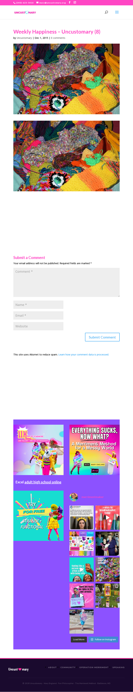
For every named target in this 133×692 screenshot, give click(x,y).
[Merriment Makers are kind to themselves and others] (81, 621)
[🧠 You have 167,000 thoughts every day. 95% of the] (107, 518)
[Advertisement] (66, 215)
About (52, 667)
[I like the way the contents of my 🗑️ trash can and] (107, 569)
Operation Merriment (94, 667)
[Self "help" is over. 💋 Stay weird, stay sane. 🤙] (81, 569)
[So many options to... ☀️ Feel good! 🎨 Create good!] (81, 544)
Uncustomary (24, 37)
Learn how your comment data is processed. (83, 354)
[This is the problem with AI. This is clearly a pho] (81, 518)
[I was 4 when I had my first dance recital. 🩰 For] (107, 544)
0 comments (58, 37)
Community (68, 667)
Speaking (118, 667)
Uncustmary (18, 669)
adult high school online (42, 482)
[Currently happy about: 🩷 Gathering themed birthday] (107, 595)
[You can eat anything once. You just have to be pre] (81, 595)
